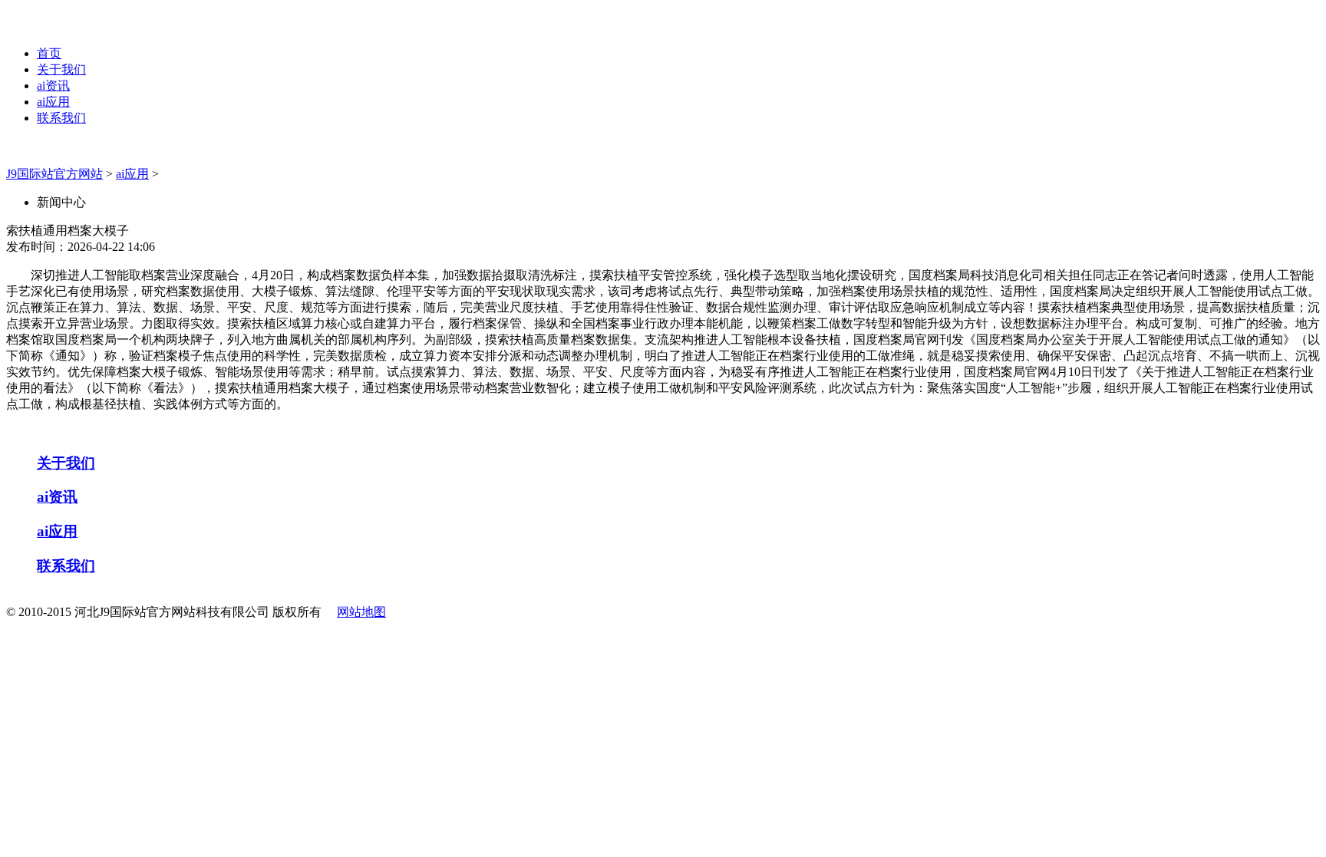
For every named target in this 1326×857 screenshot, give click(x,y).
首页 (49, 53)
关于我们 (61, 69)
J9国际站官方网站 (54, 173)
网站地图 (361, 611)
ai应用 (53, 101)
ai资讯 (53, 85)
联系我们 (61, 117)
